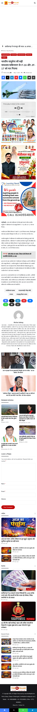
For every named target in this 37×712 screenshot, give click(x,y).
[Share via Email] (29, 77)
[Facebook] (3, 77)
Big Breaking (10, 50)
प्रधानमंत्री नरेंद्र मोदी (25, 290)
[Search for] (35, 4)
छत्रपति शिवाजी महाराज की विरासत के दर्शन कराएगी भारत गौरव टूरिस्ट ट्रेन (9, 418)
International (21, 54)
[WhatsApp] (25, 77)
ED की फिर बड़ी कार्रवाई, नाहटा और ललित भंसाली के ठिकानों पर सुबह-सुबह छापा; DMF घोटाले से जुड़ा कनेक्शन (17, 625)
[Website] (18, 349)
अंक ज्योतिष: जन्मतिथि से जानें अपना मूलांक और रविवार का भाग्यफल (23, 549)
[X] (7, 77)
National (29, 54)
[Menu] (2, 4)
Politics (4, 57)
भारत (11, 294)
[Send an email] (10, 72)
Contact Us (21, 705)
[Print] (33, 77)
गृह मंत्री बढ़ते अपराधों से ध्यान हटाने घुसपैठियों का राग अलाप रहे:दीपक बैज (9, 445)
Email (3, 491)
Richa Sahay (7, 72)
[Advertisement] (18, 25)
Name (3, 483)
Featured (13, 54)
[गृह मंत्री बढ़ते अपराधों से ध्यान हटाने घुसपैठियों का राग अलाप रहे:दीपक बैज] (9, 433)
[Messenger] (20, 77)
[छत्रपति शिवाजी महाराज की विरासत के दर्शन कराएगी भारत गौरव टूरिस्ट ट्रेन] (9, 409)
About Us (15, 705)
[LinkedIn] (12, 77)
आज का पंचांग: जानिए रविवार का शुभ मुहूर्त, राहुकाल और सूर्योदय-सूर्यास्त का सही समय (18, 540)
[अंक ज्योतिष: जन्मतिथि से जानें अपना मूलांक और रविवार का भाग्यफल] (6, 550)
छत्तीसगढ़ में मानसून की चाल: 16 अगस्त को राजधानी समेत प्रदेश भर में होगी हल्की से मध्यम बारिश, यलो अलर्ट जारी (23, 650)
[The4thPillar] (11, 3)
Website (3, 499)
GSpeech (32, 116)
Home (4, 50)
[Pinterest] (16, 77)
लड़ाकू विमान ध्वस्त (22, 294)
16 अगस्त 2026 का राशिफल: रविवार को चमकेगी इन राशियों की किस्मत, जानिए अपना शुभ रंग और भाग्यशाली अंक (24, 558)
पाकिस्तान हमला (11, 290)
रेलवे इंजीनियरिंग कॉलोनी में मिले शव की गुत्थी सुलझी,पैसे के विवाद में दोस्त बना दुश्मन (27, 438)
